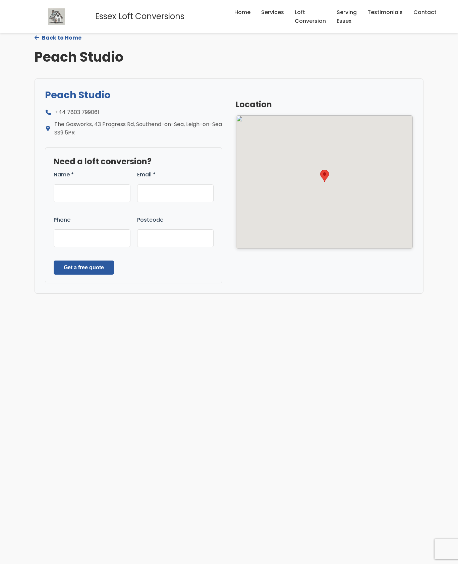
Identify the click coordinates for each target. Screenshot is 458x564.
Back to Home (61, 38)
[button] (324, 176)
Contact (425, 12)
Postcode (150, 220)
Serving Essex (347, 16)
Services (272, 12)
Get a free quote (84, 267)
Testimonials (385, 12)
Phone (62, 220)
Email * (146, 174)
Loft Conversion (310, 16)
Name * (64, 174)
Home (242, 12)
